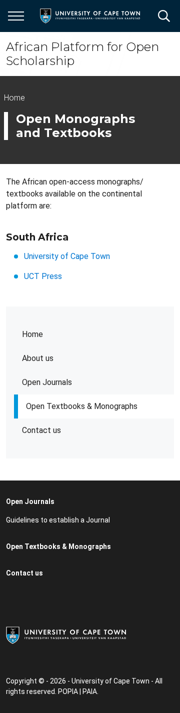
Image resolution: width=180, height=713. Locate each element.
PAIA (89, 692)
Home (32, 334)
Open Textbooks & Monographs (82, 406)
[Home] (66, 634)
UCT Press (43, 276)
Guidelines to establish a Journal (58, 520)
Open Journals (47, 382)
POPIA (68, 692)
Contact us (41, 430)
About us (38, 358)
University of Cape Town (67, 256)
